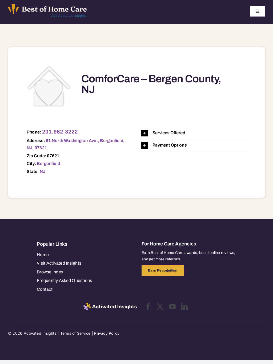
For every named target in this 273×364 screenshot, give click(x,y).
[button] (196, 133)
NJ (42, 171)
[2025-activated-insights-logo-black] (110, 305)
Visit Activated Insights (68, 16)
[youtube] (172, 306)
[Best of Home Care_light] (47, 6)
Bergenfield (48, 163)
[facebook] (148, 306)
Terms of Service (75, 333)
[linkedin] (184, 306)
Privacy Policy (106, 333)
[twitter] (160, 306)
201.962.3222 (60, 132)
